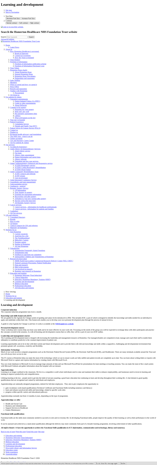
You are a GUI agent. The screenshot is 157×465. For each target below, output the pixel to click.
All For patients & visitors (19, 143)
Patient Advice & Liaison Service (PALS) (25, 128)
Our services (10, 145)
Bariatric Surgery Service (19, 188)
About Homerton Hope (23, 72)
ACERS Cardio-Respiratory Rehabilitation (30, 168)
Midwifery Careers (21, 240)
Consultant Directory (17, 217)
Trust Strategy (15, 60)
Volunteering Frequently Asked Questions (30, 250)
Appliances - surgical (17, 186)
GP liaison (14, 223)
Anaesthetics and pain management (23, 182)
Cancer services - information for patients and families (34, 209)
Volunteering (14, 248)
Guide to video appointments (25, 103)
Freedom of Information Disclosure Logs (29, 66)
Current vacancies (21, 234)
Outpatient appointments (19, 99)
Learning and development (24, 282)
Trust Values (14, 68)
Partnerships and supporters (25, 78)
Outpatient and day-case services (26, 161)
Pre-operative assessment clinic (26, 114)
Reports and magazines (18, 89)
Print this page (21, 432)
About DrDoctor (21, 105)
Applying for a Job (21, 236)
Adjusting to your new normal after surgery (30, 199)
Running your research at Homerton (28, 271)
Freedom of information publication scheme (30, 64)
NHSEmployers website (64, 324)
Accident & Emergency (18, 147)
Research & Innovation (18, 259)
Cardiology (14, 211)
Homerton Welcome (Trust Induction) (28, 275)
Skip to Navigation (12, 12)
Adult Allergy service (22, 151)
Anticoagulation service (18, 184)
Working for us (11, 230)
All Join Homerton (21, 246)
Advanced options (7, 39)
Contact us (14, 130)
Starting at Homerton (22, 244)
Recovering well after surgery (25, 197)
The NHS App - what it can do (21, 136)
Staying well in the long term (25, 201)
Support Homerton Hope (24, 74)
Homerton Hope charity (18, 70)
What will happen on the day (25, 118)
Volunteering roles (21, 253)
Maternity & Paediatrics (18, 228)
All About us (14, 95)
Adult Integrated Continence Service (23, 180)
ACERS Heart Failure (23, 170)
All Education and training (24, 288)
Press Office (14, 87)
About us (9, 49)
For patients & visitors (13, 97)
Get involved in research (23, 269)
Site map (9, 10)
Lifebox (17, 116)
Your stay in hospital (17, 120)
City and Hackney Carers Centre (22, 141)
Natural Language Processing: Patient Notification (33, 263)
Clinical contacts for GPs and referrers (24, 226)
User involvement (21, 178)
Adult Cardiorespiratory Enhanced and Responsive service (31, 163)
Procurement (19, 93)
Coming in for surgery (18, 107)
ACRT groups (20, 176)
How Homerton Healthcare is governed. (24, 51)
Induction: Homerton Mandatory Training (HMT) (33, 279)
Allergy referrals (21, 159)
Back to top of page (8, 432)
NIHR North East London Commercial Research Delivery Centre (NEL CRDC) (44, 261)
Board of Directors (21, 53)
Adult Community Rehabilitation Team (24, 172)
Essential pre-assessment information (28, 194)
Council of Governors (23, 56)
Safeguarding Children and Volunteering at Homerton (34, 257)
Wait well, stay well (22, 112)
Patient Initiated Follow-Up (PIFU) (27, 101)
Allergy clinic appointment (24, 155)
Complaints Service (22, 124)
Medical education (21, 284)
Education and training (18, 273)
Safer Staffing (15, 80)
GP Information (20, 190)
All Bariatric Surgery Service (25, 203)
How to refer (14, 221)
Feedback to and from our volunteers (28, 255)
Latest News (14, 47)
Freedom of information (18, 62)
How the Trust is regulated (24, 58)
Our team (18, 153)
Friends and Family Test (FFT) (26, 126)
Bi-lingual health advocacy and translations (25, 134)
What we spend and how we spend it (23, 85)
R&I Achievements (22, 267)
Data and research (21, 265)
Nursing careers (20, 242)
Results (12, 219)
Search (3, 37)
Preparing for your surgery (24, 109)
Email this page (32, 432)
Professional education (23, 286)
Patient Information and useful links (27, 157)
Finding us (14, 132)
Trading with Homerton (18, 91)
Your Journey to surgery (23, 192)
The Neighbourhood (22, 238)
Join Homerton (15, 232)
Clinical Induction (21, 277)
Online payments (16, 138)
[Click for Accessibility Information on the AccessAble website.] (12, 27)
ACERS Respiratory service (25, 165)
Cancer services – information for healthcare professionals (36, 207)
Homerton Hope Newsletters (25, 76)
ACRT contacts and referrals (25, 174)
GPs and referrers (12, 215)
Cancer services (15, 205)
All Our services (16, 213)
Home (8, 45)
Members (13, 83)
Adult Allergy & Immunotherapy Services (25, 149)
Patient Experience (17, 122)
